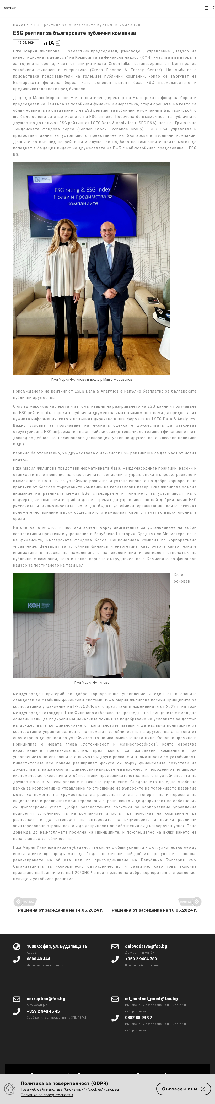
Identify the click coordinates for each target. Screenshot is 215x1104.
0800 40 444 (38, 958)
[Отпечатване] (58, 42)
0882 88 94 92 (138, 1017)
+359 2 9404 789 (141, 958)
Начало (21, 25)
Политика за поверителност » (47, 1094)
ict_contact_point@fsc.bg (151, 998)
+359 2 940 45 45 (43, 1011)
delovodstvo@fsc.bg (146, 946)
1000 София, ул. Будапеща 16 (57, 946)
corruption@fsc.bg (46, 998)
